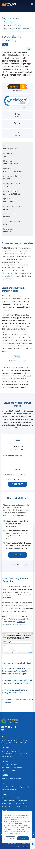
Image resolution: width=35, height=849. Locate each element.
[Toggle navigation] (32, 4)
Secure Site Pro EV (8, 276)
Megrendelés (11, 44)
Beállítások (10, 838)
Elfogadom (23, 838)
